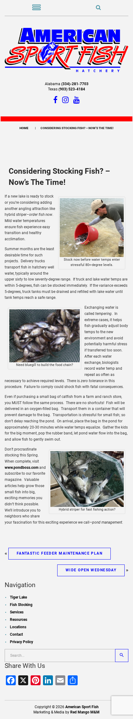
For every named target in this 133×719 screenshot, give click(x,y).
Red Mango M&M (85, 712)
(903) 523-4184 (71, 89)
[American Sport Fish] (66, 49)
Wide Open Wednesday (91, 570)
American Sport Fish (82, 707)
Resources (18, 619)
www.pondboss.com (21, 467)
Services (17, 612)
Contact (16, 634)
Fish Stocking (21, 605)
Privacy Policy (21, 642)
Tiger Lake (18, 597)
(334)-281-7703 (74, 84)
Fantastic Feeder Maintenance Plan (60, 553)
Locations (18, 627)
